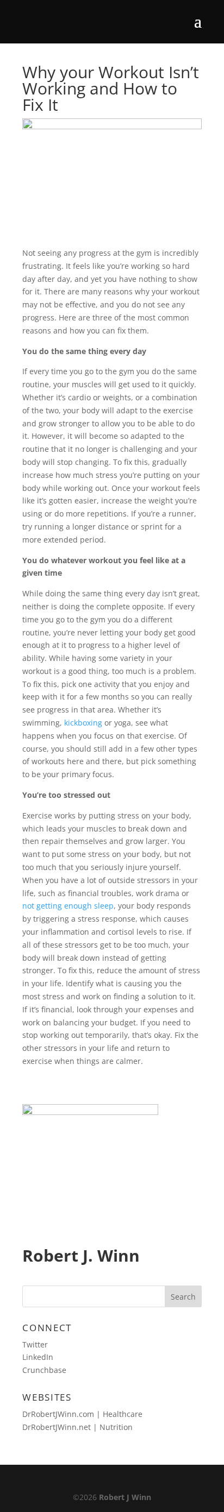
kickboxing (83, 722)
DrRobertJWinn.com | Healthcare (82, 1414)
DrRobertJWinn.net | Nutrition (77, 1427)
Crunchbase (44, 1370)
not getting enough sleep (68, 905)
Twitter (35, 1344)
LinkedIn (37, 1357)
